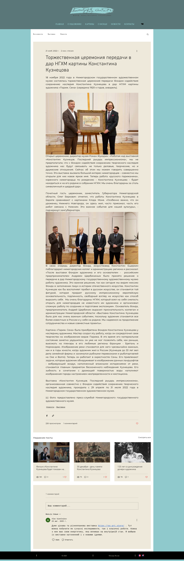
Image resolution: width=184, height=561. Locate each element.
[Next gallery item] (135, 238)
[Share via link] (53, 416)
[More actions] (136, 50)
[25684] (142, 24)
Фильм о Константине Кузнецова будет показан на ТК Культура (50, 468)
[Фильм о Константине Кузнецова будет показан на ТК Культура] (51, 452)
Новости (63, 34)
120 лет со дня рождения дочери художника (130, 468)
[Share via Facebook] (47, 416)
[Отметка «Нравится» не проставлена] (53, 539)
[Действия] (136, 520)
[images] (143, 555)
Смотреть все (144, 437)
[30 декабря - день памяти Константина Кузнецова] (92, 452)
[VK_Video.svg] (140, 555)
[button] (147, 34)
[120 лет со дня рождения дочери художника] (133, 452)
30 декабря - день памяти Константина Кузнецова (89, 468)
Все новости (38, 34)
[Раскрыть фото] (85, 238)
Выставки (51, 34)
